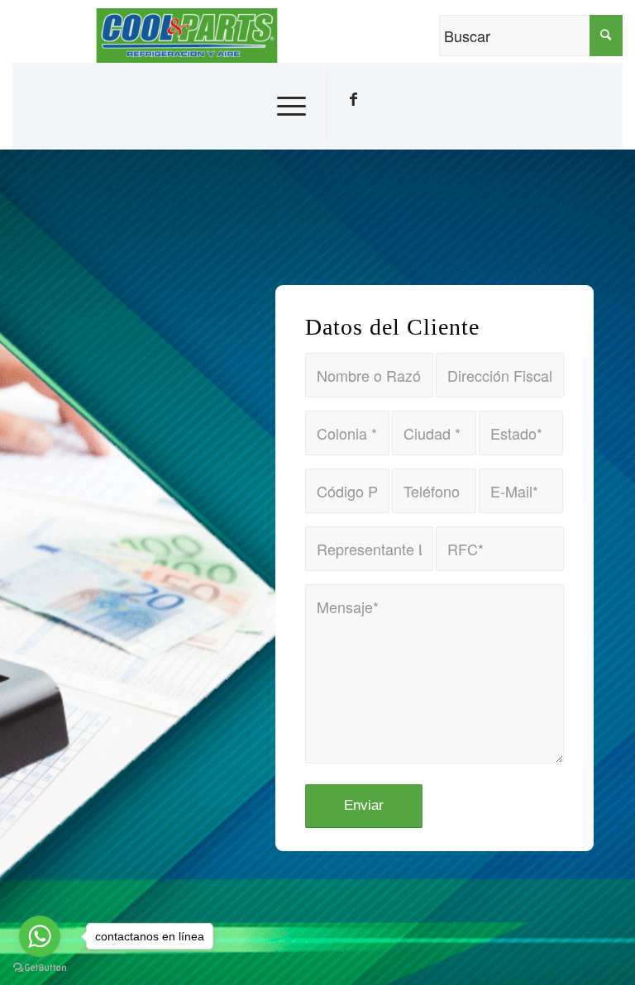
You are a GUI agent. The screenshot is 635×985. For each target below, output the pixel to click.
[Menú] (287, 105)
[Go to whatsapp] (39, 936)
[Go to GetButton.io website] (39, 968)
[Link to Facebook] (353, 99)
